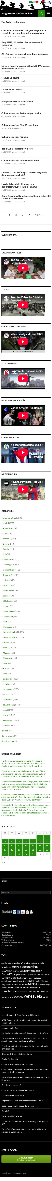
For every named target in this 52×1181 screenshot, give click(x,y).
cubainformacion (31, 970)
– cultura (5, 580)
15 (40, 845)
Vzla (45, 996)
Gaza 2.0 (5, 1111)
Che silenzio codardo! (11, 1085)
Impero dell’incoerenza (11, 1116)
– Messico (5, 653)
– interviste (6, 642)
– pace (4, 663)
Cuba (19, 971)
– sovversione (7, 704)
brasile (4, 966)
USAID (20, 997)
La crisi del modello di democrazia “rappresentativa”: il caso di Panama (19, 185)
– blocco (5, 538)
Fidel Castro (11, 977)
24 (5, 854)
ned (41, 984)
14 (33, 845)
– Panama (5, 668)
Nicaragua (46, 984)
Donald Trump (9, 974)
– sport (4, 710)
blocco (25, 962)
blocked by (26, 1158)
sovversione (42, 991)
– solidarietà (7, 699)
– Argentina (6, 528)
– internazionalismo (10, 637)
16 (47, 845)
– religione (6, 684)
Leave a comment (18, 36)
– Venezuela (6, 720)
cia (10, 967)
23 (47, 850)
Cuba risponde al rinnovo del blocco (17, 1106)
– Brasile (5, 549)
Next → (39, 215)
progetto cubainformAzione (17, 13)
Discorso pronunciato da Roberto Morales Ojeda (23, 776)
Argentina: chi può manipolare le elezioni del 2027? (24, 1100)
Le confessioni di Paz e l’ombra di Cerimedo (20, 1015)
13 (26, 845)
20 (26, 850)
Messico (44, 981)
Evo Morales (45, 975)
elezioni (37, 974)
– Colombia (6, 559)
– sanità (4, 694)
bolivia (41, 963)
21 (33, 850)
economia (22, 975)
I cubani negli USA (9, 1028)
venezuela (33, 995)
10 (5, 845)
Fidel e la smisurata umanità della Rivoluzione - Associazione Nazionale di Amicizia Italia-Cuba (22, 762)
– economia (6, 590)
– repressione (7, 689)
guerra (25, 978)
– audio (4, 533)
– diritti (4, 585)
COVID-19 (9, 971)
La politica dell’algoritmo (12, 1095)
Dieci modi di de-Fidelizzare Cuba (16, 1054)
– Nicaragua (6, 658)
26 (19, 854)
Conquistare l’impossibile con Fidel (17, 1064)
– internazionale (8, 632)
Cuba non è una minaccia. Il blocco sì (17, 1090)
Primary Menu (48, 13)
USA (14, 996)
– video (4, 725)
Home (4, 881)
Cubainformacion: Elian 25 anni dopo (19, 125)
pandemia (8, 991)
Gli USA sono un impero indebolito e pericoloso (24, 54)
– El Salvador (7, 601)
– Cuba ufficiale (8, 570)
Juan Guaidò (7, 981)
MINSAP (33, 984)
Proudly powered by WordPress (13, 1173)
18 (12, 850)
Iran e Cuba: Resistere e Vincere (17, 148)
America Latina (6, 963)
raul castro (20, 992)
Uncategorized (7, 741)
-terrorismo (6, 736)
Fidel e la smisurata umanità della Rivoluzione (21, 766)
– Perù (4, 673)
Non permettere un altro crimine (17, 101)
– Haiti (4, 621)
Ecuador (30, 975)
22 (40, 850)
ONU (33, 987)
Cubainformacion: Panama (14, 137)
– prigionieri (7, 679)
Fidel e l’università (9, 1059)
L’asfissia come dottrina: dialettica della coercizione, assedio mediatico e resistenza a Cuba (24, 1039)
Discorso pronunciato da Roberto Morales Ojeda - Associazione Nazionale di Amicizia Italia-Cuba (23, 772)
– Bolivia (5, 544)
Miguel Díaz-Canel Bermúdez (14, 984)
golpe (20, 978)
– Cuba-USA (6, 575)
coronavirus (30, 966)
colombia (16, 966)
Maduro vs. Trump (10, 77)
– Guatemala (7, 616)
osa (38, 987)
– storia (4, 715)
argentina (16, 963)
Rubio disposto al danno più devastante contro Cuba (24, 1033)
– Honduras (6, 627)
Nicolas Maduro (7, 987)
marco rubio (29, 980)
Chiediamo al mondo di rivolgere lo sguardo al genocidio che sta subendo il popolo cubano (23, 31)
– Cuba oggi (6, 564)
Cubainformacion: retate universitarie (20, 160)
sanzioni (33, 991)
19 (19, 850)
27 (26, 854)
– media (5, 647)
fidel (2, 978)
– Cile (4, 554)
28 (33, 854)
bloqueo (34, 963)
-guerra (4, 730)
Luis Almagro (17, 981)
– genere (5, 606)
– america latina (8, 518)
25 (12, 854)
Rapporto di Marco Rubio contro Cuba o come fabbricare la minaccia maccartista (25, 813)
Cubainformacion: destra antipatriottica (21, 113)
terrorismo (6, 997)
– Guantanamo (8, 611)
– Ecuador (6, 595)
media (37, 981)
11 (12, 845)
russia (26, 992)
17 (5, 850)
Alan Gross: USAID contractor (28, 799)
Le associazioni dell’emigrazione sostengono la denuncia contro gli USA (24, 173)
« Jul (4, 862)
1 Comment (16, 128)
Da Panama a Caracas (12, 89)
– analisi (5, 523)
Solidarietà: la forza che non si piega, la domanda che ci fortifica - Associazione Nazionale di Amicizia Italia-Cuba (25, 784)
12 (19, 845)
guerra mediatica (35, 978)
